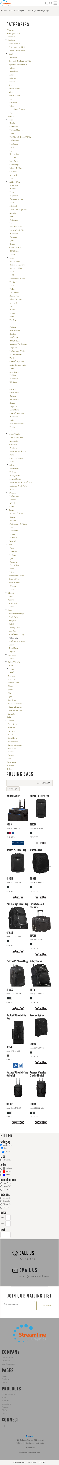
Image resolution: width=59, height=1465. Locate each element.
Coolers (12, 645)
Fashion (12, 68)
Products (5, 1379)
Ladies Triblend (16, 268)
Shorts (12, 589)
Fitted (11, 113)
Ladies (11, 75)
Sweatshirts (14, 551)
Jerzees (10, 689)
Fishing (13, 427)
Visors (11, 92)
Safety (11, 85)
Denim (12, 244)
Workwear (13, 102)
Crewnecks (14, 126)
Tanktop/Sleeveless (15, 745)
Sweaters (13, 389)
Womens (13, 189)
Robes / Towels (14, 662)
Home (3, 10)
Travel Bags (13, 648)
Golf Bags (12, 631)
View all (10, 30)
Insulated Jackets (16, 227)
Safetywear (14, 468)
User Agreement (8, 1364)
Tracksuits (14, 531)
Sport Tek (11, 679)
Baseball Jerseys (15, 330)
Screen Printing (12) (8, 1201)
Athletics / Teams (16, 513)
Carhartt (11, 714)
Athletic (13, 213)
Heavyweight (15, 154)
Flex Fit (12, 82)
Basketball (13, 538)
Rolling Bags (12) (9, 1151)
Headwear (11, 40)
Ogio (10, 696)
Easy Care (13, 348)
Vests (12, 216)
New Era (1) (7, 1183)
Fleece (11, 120)
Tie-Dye (13, 320)
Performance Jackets (16, 576)
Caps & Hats (14, 565)
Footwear (11, 37)
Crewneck (13, 175)
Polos (12, 461)
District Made (13, 683)
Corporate (13, 237)
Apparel (11, 116)
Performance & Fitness (18, 524)
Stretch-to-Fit (14, 88)
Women (13, 520)
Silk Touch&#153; (16, 354)
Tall (11, 151)
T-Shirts (13, 158)
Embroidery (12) (8, 1198)
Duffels (11, 624)
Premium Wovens (17, 424)
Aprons (12, 489)
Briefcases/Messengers (17, 641)
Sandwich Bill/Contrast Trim (20, 61)
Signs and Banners (15, 703)
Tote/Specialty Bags (16, 613)
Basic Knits (14, 379)
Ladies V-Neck (15, 261)
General (12, 517)
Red (7, 1171)
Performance (14, 140)
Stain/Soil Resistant (17, 458)
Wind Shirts (14, 185)
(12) (9, 1168)
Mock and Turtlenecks (18, 344)
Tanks (12, 285)
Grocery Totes (14, 627)
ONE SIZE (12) (8, 1160)
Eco (11, 306)
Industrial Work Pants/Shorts (21, 482)
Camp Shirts (14, 410)
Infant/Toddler (14, 434)
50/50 (12, 275)
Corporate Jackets (16, 199)
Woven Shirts (14, 392)
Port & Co (12, 700)
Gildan (10, 686)
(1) (8, 1171)
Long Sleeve (14, 161)
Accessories (14, 441)
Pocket (12, 289)
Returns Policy (7, 1358)
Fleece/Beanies (14, 44)
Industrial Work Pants (18, 486)
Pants (12, 455)
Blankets (11, 593)
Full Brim (12, 78)
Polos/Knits (13, 337)
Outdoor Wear (14, 182)
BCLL (9, 769)
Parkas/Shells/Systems (18, 209)
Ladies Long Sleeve (17, 265)
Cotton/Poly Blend (17, 361)
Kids (11, 178)
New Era (11, 676)
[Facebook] (4, 1426)
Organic (12, 651)
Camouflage (13, 71)
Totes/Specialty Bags (17, 634)
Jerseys (12, 313)
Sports (12, 240)
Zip (9, 759)
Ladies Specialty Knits (18, 365)
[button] (50, 3)
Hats (10, 99)
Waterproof (14, 220)
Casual (12, 506)
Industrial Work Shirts (18, 451)
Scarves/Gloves (14, 95)
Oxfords (13, 396)
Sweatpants (14, 144)
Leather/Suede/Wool (17, 230)
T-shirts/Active (15, 247)
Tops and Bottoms (16, 437)
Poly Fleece (14, 196)
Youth (11, 54)
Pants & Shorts (14, 582)
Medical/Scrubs (15, 479)
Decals (11, 658)
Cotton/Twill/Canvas (17, 109)
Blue (8, 1174)
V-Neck (12, 309)
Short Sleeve (12, 724)
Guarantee (6, 1361)
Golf (12, 672)
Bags (34, 10)
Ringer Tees (14, 296)
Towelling (12, 665)
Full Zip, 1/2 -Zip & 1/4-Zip (20, 137)
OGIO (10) (7, 1186)
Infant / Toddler (16, 168)
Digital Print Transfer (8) (8, 1204)
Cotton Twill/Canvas (17, 51)
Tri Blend (13, 282)
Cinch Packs (13, 617)
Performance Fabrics (17, 278)
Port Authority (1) (8, 1189)
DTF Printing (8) (8, 1207)
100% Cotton (15, 251)
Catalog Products (22, 10)
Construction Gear (15, 710)
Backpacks (12, 620)
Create (10, 10)
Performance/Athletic (17, 47)
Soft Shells (13, 206)
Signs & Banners (15, 707)
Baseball (13, 541)
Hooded (12, 123)
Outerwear (14, 171)
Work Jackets (15, 475)
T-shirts (13, 472)
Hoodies (13, 334)
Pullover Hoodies (16, 130)
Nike (10, 693)
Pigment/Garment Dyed (18, 64)
